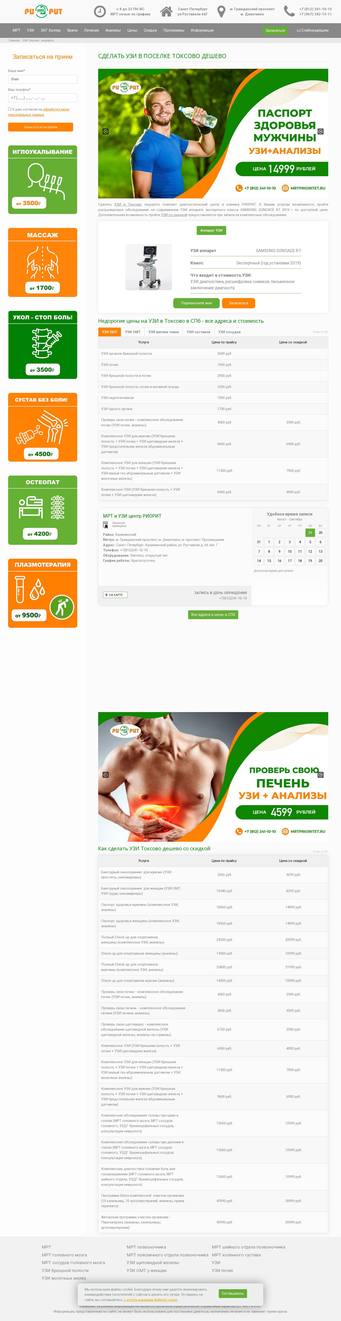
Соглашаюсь (233, 1293)
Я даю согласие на (38, 112)
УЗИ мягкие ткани (163, 332)
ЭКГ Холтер (51, 30)
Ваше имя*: (17, 71)
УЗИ (30, 30)
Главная (14, 40)
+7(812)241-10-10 (233, 598)
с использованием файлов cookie (150, 1300)
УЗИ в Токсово (128, 204)
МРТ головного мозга (64, 1255)
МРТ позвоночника (146, 1247)
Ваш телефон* (19, 90)
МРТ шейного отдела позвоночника (248, 1247)
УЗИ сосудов (229, 332)
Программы (173, 30)
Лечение (91, 30)
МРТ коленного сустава (236, 1255)
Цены (132, 30)
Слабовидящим (315, 30)
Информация (202, 30)
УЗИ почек (222, 1270)
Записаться (275, 30)
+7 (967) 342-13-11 (315, 14)
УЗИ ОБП (109, 332)
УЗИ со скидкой (174, 215)
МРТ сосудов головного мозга (73, 1262)
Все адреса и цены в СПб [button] (213, 614)
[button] (106, 131)
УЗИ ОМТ (133, 332)
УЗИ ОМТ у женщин (147, 1270)
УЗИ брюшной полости (65, 1270)
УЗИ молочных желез (64, 1278)
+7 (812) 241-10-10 (315, 9)
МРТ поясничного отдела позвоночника (168, 1255)
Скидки (150, 30)
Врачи (72, 30)
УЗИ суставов (198, 332)
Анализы (113, 30)
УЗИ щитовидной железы (153, 1262)
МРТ (16, 30)
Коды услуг (320, 331)
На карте (115, 595)
